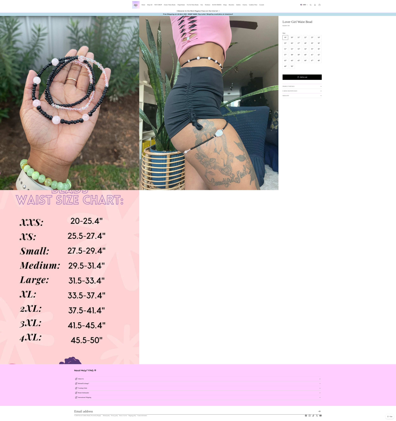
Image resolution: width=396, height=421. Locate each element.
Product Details (288, 86)
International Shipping (84, 397)
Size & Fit (286, 96)
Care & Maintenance (290, 91)
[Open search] (310, 5)
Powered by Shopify (96, 415)
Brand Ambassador (83, 393)
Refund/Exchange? (83, 383)
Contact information (142, 415)
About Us (81, 379)
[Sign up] (319, 411)
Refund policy (106, 415)
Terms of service (123, 415)
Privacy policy (114, 415)
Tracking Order (82, 388)
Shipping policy (132, 415)
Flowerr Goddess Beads (84, 415)
